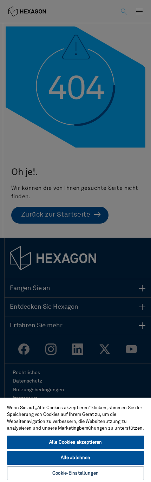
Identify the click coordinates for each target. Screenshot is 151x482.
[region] (75, 439)
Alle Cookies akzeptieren (75, 442)
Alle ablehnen (76, 458)
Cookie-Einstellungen (75, 473)
